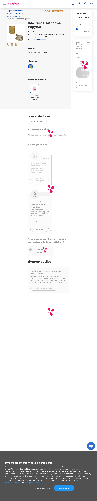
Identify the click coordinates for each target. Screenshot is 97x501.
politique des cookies (33, 483)
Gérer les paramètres (42, 488)
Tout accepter (64, 488)
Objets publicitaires (15, 11)
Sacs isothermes (14, 16)
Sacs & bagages (14, 13)
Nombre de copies (84, 18)
